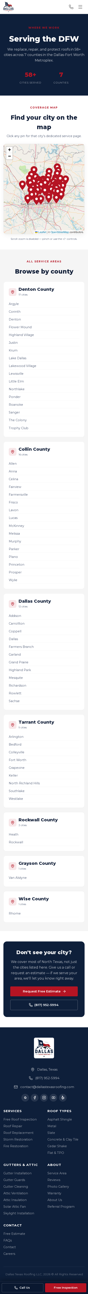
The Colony (18, 420)
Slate (51, 1133)
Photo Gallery (58, 1187)
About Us (54, 1200)
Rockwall (16, 842)
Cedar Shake (57, 1146)
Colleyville (16, 752)
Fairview (15, 487)
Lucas (13, 518)
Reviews (53, 1180)
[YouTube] (53, 1098)
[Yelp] (63, 1098)
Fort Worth (17, 760)
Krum (13, 350)
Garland (15, 654)
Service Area (56, 1173)
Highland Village (21, 335)
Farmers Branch (21, 647)
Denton (15, 319)
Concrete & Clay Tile (62, 1139)
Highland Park (20, 670)
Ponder (15, 397)
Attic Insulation (15, 1200)
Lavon (13, 510)
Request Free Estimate (42, 991)
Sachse (14, 701)
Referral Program (61, 1207)
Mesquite (16, 678)
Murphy (15, 541)
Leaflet (42, 232)
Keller (13, 775)
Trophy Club (18, 428)
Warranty (54, 1193)
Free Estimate (14, 1234)
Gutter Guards (14, 1180)
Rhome (15, 913)
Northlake (17, 389)
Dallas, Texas (47, 1069)
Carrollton (17, 623)
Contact (9, 1247)
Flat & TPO (55, 1153)
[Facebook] (34, 1098)
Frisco (13, 502)
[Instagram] (44, 1098)
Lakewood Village (22, 366)
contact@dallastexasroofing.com (47, 1087)
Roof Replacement (18, 1133)
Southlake (17, 791)
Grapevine (17, 768)
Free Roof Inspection (20, 1119)
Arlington (16, 737)
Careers (9, 1254)
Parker (14, 549)
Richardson (17, 685)
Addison (15, 616)
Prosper (15, 572)
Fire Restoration (15, 1146)
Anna (13, 471)
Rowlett (15, 693)
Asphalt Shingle (59, 1119)
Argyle (14, 304)
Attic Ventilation (15, 1193)
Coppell (15, 631)
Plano (13, 557)
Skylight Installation (18, 1213)
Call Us (24, 1287)
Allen (13, 464)
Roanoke (16, 405)
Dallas (13, 639)
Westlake (16, 799)
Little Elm (16, 381)
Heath (13, 834)
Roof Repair (12, 1126)
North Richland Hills (24, 783)
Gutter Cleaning (15, 1187)
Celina (13, 479)
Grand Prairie (18, 662)
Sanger (14, 412)
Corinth (15, 312)
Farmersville (18, 495)
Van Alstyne (18, 878)
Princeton (16, 565)
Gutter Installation (17, 1173)
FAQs (7, 1240)
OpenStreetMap (60, 232)
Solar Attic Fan (14, 1207)
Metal (51, 1126)
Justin (13, 343)
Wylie (13, 580)
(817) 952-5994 (46, 1005)
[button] (45, 184)
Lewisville (16, 374)
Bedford (15, 744)
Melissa (14, 534)
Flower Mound (20, 327)
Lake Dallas (17, 358)
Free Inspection (66, 1287)
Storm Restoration (17, 1139)
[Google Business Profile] (25, 1098)
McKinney (16, 526)
